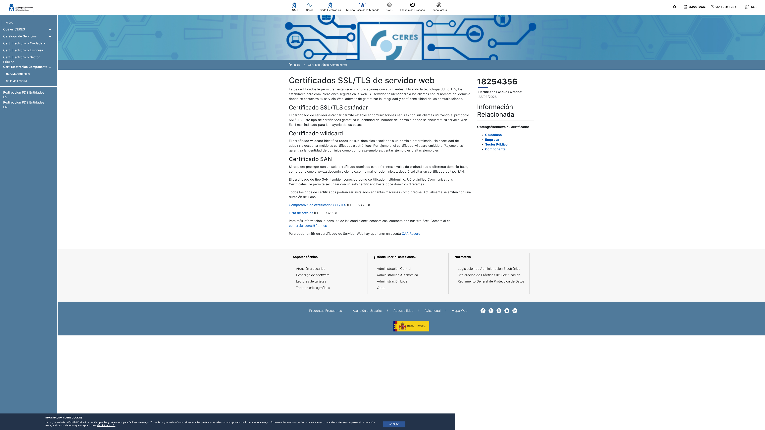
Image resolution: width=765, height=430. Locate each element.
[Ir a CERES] (19, 7)
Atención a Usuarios (367, 311)
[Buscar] (675, 7)
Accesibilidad (403, 311)
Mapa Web (460, 311)
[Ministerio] (411, 326)
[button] (50, 29)
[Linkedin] (514, 310)
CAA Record (411, 234)
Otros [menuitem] (381, 288)
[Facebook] (483, 310)
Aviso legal (433, 311)
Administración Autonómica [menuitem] (397, 275)
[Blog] (506, 310)
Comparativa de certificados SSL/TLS (317, 205)
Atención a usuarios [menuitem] (310, 269)
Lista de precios (301, 213)
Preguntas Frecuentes (325, 311)
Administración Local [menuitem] (392, 281)
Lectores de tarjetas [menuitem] (311, 281)
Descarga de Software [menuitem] (313, 275)
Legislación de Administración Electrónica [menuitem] (489, 269)
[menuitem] (9, 22)
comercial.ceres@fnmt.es (308, 226)
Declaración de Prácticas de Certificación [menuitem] (489, 275)
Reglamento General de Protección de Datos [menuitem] (491, 281)
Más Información (106, 425)
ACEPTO (394, 424)
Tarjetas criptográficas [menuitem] (313, 288)
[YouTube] (498, 310)
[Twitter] (490, 310)
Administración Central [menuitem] (394, 269)
